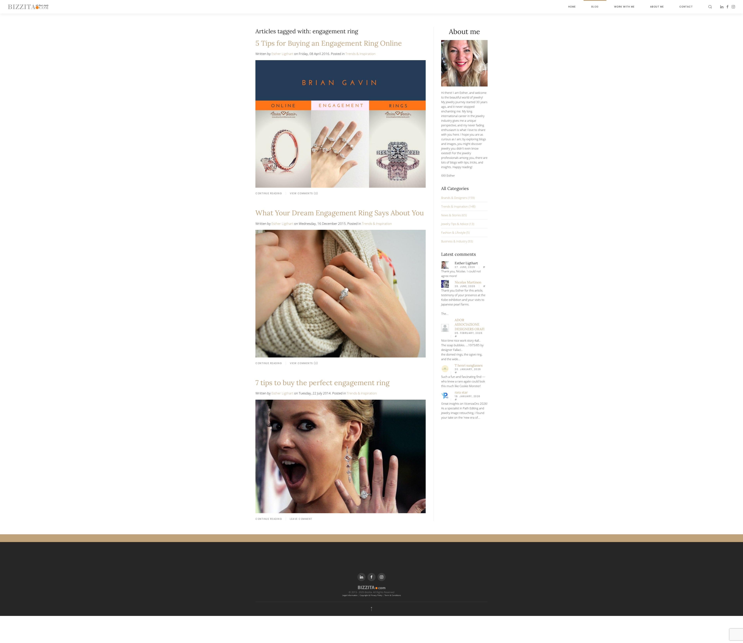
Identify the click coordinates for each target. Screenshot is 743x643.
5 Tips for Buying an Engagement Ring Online (328, 43)
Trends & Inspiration (360, 53)
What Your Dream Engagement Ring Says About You (339, 212)
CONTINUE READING (268, 193)
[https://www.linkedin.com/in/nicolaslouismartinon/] (445, 284)
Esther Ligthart (282, 53)
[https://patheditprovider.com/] (445, 395)
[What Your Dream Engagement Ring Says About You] (340, 293)
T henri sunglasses (469, 365)
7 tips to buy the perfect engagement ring (322, 382)
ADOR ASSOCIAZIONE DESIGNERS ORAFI (469, 324)
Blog (595, 6)
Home (572, 6)
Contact (686, 6)
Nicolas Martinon (468, 282)
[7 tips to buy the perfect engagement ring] (340, 456)
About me (657, 6)
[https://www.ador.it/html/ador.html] (445, 327)
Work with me (624, 6)
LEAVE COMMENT (301, 519)
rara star (461, 392)
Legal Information (350, 595)
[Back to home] (28, 7)
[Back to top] (371, 609)
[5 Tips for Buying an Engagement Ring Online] (340, 123)
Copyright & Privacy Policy (371, 595)
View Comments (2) (304, 193)
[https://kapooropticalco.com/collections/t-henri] (445, 368)
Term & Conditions (392, 595)
